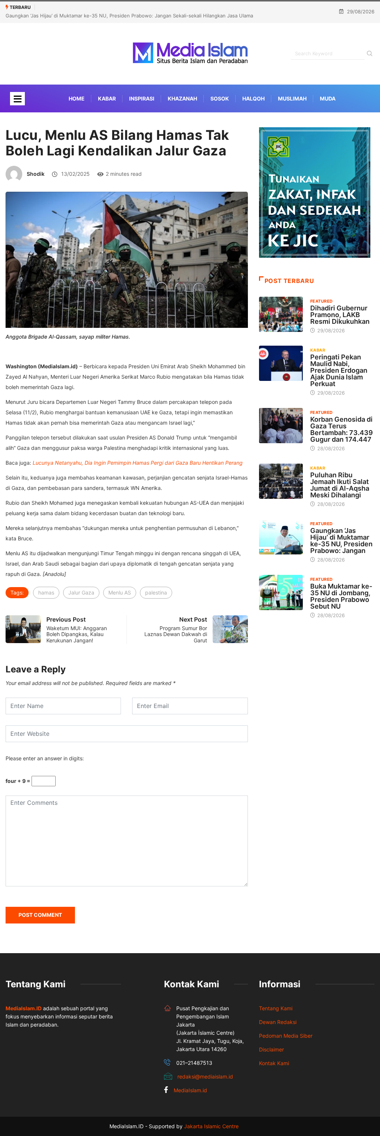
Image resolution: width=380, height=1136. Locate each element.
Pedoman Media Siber (285, 1036)
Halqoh (253, 98)
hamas (46, 592)
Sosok (219, 98)
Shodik (36, 174)
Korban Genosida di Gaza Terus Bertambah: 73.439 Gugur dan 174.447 (341, 429)
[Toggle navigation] (17, 98)
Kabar (107, 98)
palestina (156, 592)
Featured (321, 301)
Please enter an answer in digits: (45, 758)
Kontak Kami (274, 1063)
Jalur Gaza (81, 592)
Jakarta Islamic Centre (211, 1126)
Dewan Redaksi (278, 1022)
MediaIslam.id (190, 1090)
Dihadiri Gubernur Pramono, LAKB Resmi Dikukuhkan (340, 314)
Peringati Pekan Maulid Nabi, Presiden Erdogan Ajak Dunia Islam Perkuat (338, 370)
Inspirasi (141, 98)
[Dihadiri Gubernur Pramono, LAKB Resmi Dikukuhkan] (281, 314)
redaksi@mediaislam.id (205, 1076)
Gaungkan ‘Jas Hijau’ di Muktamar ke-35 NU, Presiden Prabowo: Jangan (341, 540)
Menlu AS (119, 592)
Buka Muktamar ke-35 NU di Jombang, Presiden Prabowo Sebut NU (341, 596)
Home (77, 98)
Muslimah (292, 98)
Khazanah (182, 98)
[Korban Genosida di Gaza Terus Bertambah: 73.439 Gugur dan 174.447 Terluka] (281, 425)
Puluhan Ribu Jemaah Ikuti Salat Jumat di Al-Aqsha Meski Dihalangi (339, 485)
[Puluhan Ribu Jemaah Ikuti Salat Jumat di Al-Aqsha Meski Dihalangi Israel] (281, 481)
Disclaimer (271, 1049)
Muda (327, 98)
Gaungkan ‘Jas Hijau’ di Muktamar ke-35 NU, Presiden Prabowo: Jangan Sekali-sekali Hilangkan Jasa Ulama (129, 16)
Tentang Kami (275, 1008)
